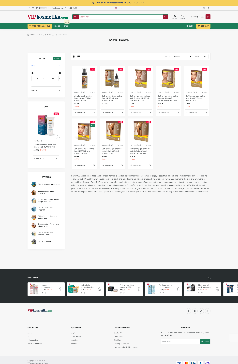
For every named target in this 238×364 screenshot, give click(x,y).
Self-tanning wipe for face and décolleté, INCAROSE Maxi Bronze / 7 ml (140, 98)
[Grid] (74, 56)
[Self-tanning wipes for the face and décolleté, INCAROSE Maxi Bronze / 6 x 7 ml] (168, 78)
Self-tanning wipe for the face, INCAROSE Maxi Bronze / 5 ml (195, 98)
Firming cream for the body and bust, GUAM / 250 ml (166, 286)
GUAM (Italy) (37, 141)
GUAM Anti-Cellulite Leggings (45, 209)
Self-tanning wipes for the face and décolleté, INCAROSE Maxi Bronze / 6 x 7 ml (168, 98)
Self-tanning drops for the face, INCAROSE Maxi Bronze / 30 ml (112, 98)
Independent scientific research (46, 192)
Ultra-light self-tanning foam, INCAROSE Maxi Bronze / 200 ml (82, 98)
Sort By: (168, 56)
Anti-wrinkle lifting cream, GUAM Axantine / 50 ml (127, 286)
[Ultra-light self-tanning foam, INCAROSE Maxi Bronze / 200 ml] (84, 78)
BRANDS (40, 35)
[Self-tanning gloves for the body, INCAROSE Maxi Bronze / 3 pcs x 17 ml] (140, 131)
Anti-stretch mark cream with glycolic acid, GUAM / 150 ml (44, 146)
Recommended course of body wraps (47, 217)
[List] (79, 56)
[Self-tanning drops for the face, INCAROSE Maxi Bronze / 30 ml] (112, 78)
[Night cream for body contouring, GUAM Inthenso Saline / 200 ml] (230, 289)
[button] (39, 158)
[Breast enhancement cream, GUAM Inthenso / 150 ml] (34, 289)
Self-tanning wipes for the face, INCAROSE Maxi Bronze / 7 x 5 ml (84, 151)
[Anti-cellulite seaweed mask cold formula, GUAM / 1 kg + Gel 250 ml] (73, 289)
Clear (58, 58)
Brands (34, 90)
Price (33, 66)
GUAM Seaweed (44, 242)
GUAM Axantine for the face (49, 184)
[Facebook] (188, 311)
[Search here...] (165, 17)
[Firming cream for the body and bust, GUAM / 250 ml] (151, 289)
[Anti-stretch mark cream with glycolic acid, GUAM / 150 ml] (46, 125)
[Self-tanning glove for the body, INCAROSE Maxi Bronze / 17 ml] (112, 131)
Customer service (122, 327)
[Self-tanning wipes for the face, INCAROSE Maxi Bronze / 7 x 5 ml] (84, 131)
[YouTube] (201, 311)
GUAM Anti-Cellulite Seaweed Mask (45, 233)
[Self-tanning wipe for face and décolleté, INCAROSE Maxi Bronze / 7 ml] (140, 78)
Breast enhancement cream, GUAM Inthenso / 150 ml (48, 286)
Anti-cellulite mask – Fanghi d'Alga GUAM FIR (48, 200)
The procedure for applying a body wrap (48, 225)
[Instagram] (195, 311)
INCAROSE (51, 35)
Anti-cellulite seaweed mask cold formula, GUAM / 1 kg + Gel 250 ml (86, 286)
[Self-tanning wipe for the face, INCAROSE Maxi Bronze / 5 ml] (196, 78)
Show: (197, 56)
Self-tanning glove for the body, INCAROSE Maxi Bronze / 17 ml (112, 151)
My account (76, 327)
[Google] (207, 311)
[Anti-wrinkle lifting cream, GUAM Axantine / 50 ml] (112, 289)
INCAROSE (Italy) (79, 92)
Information (33, 327)
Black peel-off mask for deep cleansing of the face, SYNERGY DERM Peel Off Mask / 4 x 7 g (204, 286)
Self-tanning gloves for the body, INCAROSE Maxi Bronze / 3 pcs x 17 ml (140, 151)
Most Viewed (33, 278)
